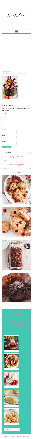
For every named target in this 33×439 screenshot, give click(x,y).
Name (4, 129)
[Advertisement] (16, 51)
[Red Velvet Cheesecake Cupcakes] (11, 379)
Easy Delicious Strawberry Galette (16, 324)
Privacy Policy (16, 329)
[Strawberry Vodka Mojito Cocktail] (11, 343)
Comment (5, 113)
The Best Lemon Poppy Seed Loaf (16, 317)
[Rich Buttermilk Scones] (11, 416)
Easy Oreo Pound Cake (16, 319)
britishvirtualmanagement (21, 436)
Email (4, 135)
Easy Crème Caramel (16, 314)
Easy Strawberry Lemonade (16, 322)
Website (4, 141)
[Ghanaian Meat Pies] (11, 397)
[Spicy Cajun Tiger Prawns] (11, 361)
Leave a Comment (22, 73)
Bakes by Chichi (16, 8)
